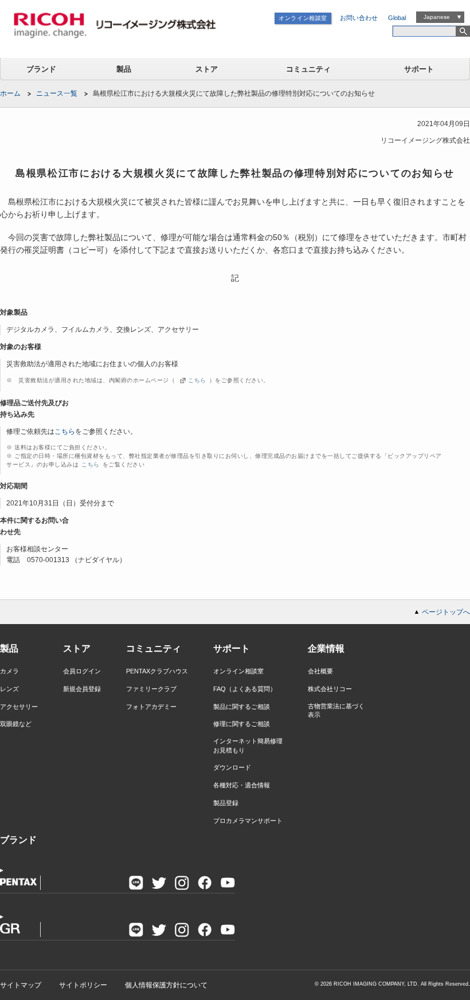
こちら (197, 380)
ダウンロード (232, 767)
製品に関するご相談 (241, 706)
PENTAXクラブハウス (157, 671)
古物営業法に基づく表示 (336, 710)
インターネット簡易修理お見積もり (248, 745)
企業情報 (326, 648)
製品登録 (225, 802)
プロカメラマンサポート (248, 820)
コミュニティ (308, 69)
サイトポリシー (83, 985)
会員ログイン (82, 671)
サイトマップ (20, 985)
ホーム (10, 93)
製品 (123, 69)
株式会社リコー (330, 688)
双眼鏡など (16, 723)
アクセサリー (19, 706)
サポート (419, 69)
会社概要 (320, 671)
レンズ (9, 688)
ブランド (41, 69)
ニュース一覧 (56, 93)
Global (397, 17)
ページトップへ (446, 612)
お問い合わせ (359, 17)
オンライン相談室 (303, 18)
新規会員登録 (82, 688)
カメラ (9, 671)
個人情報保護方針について (166, 985)
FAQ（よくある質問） (244, 688)
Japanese (437, 17)
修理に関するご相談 (241, 723)
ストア (206, 69)
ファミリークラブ (151, 688)
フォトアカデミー (151, 706)
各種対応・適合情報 (241, 785)
